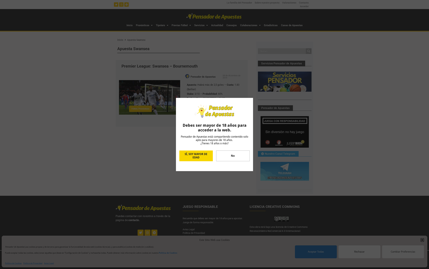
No (233, 155)
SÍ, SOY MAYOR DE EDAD (196, 156)
